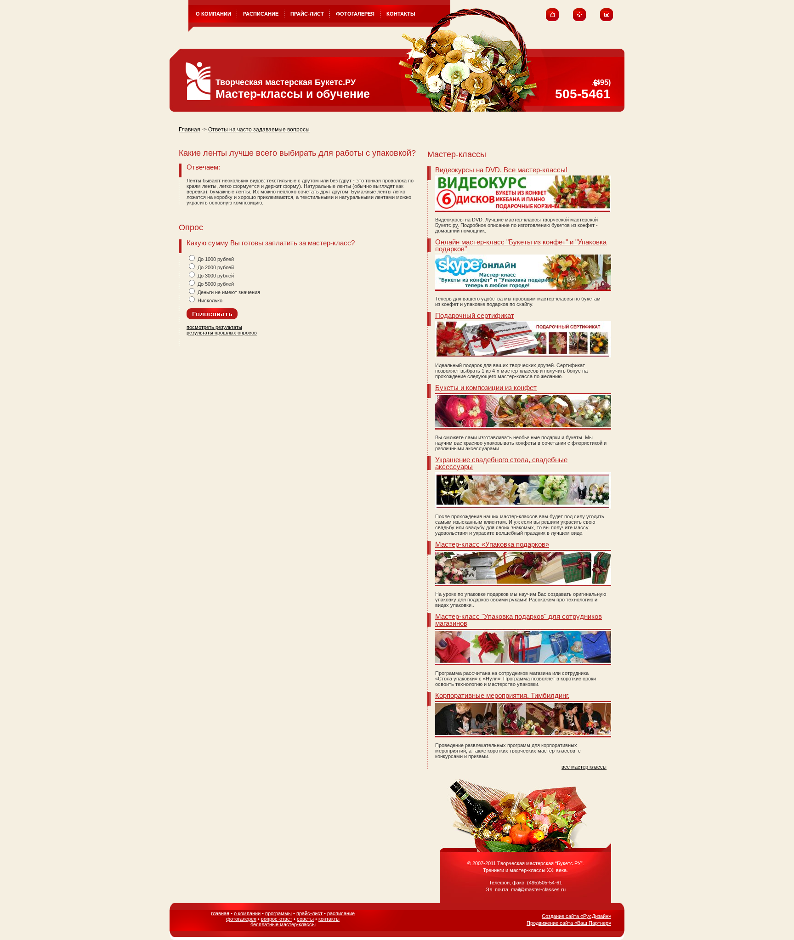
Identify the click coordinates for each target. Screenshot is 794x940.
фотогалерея (241, 919)
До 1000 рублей (216, 259)
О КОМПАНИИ (213, 14)
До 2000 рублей (216, 267)
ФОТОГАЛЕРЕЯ (355, 14)
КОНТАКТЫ (400, 14)
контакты (329, 919)
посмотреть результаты (214, 327)
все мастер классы (584, 767)
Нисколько (210, 300)
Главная (189, 129)
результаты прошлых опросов (222, 332)
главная (220, 913)
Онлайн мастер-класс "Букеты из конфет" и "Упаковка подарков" (521, 245)
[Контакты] (607, 19)
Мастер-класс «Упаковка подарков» (492, 544)
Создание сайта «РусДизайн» (576, 916)
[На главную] (552, 19)
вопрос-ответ (276, 919)
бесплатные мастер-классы (283, 924)
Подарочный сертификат (474, 315)
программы (278, 913)
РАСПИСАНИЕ (260, 14)
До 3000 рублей (216, 275)
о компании (247, 913)
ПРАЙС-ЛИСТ (307, 14)
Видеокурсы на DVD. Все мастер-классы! (501, 170)
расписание (341, 913)
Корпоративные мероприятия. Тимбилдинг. (502, 695)
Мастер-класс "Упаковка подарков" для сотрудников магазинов (518, 619)
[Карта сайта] (579, 19)
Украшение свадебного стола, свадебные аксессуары (501, 463)
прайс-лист (309, 913)
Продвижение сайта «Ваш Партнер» (569, 923)
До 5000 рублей (216, 284)
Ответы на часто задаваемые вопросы (259, 129)
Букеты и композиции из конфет (486, 387)
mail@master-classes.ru (538, 889)
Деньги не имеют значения (229, 292)
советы (305, 919)
